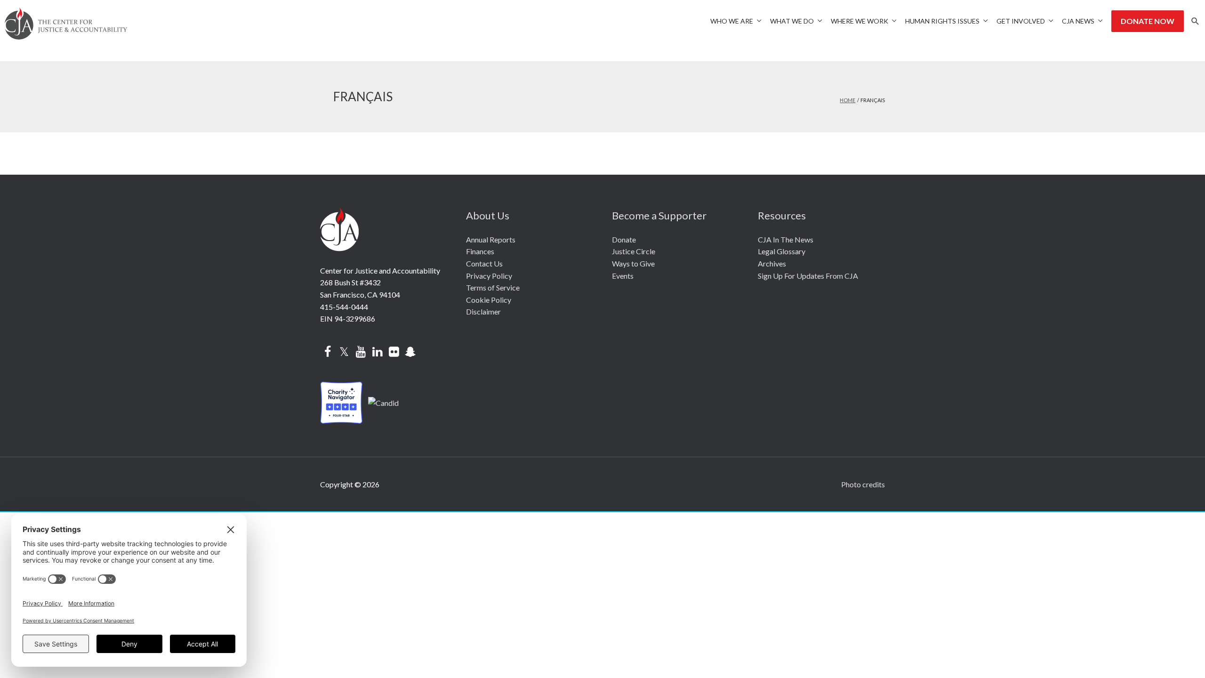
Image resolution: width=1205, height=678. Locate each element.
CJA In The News (785, 239)
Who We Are (731, 21)
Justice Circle (633, 251)
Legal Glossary (781, 251)
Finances (480, 251)
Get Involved (1020, 21)
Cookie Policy (488, 299)
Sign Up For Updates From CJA (808, 275)
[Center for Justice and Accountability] (383, 401)
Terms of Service (493, 287)
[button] (1195, 21)
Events (623, 275)
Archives (772, 263)
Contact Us (484, 263)
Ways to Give (633, 263)
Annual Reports (490, 239)
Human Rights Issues (942, 21)
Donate (624, 239)
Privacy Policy (489, 275)
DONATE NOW (1147, 20)
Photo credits (863, 484)
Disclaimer (483, 311)
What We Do (792, 21)
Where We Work (859, 21)
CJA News (1078, 21)
